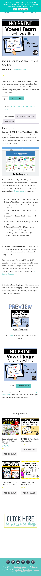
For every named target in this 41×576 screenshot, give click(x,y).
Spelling (5, 109)
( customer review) (19, 69)
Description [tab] (9, 116)
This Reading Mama (20, 567)
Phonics (32, 106)
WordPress (22, 571)
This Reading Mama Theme (23, 570)
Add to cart (16, 98)
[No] (39, 6)
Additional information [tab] (25, 116)
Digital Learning (16, 106)
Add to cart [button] (23, 386)
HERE (11, 335)
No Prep (26, 106)
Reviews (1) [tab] (9, 121)
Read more (23, 9)
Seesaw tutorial (19, 191)
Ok (15, 9)
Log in (29, 571)
